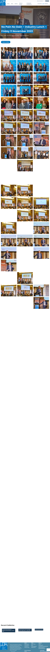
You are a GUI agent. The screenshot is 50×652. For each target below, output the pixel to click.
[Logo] (3, 646)
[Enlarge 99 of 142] (47, 441)
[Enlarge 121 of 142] (15, 531)
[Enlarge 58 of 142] (15, 285)
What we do (26, 644)
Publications (33, 647)
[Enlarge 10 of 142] (15, 85)
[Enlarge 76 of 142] (15, 360)
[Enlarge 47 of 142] (31, 235)
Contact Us (26, 646)
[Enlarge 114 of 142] (47, 497)
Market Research (42, 647)
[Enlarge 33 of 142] (47, 173)
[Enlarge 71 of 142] (31, 335)
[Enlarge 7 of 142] (15, 73)
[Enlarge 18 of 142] (47, 110)
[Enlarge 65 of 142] (31, 310)
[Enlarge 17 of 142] (31, 110)
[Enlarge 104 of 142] (31, 464)
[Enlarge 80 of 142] (31, 373)
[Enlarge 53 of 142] (31, 260)
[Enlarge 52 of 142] (15, 260)
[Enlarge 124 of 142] (15, 542)
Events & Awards (20, 4)
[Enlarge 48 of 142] (47, 235)
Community (40, 3)
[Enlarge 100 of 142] (15, 453)
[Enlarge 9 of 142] (47, 73)
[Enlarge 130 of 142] (15, 564)
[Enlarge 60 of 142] (47, 285)
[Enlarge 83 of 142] (31, 385)
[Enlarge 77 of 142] (31, 360)
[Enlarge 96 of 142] (47, 430)
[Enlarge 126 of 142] (47, 542)
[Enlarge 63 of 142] (47, 298)
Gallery (5, 35)
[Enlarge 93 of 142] (47, 419)
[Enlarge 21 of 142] (47, 123)
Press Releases (34, 646)
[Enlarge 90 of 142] (47, 408)
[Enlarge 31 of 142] (15, 173)
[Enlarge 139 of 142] (15, 599)
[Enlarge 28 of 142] (15, 160)
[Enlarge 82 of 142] (15, 385)
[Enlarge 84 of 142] (47, 385)
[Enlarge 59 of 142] (31, 285)
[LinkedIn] (45, 1)
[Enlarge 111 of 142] (47, 486)
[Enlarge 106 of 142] (15, 475)
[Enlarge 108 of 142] (47, 475)
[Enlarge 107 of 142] (31, 475)
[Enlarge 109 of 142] (15, 486)
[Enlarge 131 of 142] (31, 564)
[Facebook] (47, 1)
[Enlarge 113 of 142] (31, 497)
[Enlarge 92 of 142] (31, 419)
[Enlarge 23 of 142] (31, 135)
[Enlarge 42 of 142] (47, 210)
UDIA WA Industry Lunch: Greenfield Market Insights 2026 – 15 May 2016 (24, 630)
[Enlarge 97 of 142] (15, 441)
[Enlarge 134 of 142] (31, 577)
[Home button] (3, 3)
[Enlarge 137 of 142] (31, 588)
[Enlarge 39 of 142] (47, 198)
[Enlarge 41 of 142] (31, 210)
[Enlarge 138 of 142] (47, 588)
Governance (26, 645)
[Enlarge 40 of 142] (15, 210)
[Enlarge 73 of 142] (15, 348)
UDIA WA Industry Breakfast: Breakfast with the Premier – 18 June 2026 (8, 630)
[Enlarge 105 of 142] (47, 464)
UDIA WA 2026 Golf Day (39, 629)
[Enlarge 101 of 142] (31, 453)
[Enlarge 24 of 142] (47, 135)
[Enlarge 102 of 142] (47, 453)
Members (46, 3)
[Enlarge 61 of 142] (15, 298)
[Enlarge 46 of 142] (15, 235)
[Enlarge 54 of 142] (47, 260)
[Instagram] (48, 1)
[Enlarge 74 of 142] (31, 348)
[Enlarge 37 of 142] (15, 198)
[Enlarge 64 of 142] (15, 310)
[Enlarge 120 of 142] (47, 520)
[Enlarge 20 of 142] (31, 123)
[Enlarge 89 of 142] (31, 408)
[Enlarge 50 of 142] (31, 248)
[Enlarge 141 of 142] (47, 599)
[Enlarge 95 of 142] (31, 430)
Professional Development (29, 4)
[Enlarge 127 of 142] (15, 553)
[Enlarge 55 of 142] (15, 273)
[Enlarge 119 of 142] (31, 520)
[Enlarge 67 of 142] (15, 323)
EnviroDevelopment (42, 648)
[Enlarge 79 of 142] (15, 373)
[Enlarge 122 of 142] (31, 531)
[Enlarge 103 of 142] (15, 464)
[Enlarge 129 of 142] (47, 553)
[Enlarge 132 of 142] (47, 564)
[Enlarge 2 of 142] (31, 48)
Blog (32, 645)
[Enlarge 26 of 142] (31, 148)
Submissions (41, 645)
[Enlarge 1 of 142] (15, 48)
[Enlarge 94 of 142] (15, 430)
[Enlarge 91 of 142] (15, 419)
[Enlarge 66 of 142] (47, 310)
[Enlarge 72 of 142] (47, 335)
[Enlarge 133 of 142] (15, 577)
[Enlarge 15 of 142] (47, 98)
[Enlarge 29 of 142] (31, 160)
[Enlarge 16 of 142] (15, 110)
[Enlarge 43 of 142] (15, 223)
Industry (16, 3)
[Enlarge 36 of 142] (47, 185)
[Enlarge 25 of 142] (15, 148)
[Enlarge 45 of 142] (47, 223)
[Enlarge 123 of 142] (47, 531)
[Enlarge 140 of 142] (31, 599)
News (12, 3)
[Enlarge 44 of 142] (31, 223)
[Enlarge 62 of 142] (31, 298)
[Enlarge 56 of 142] (31, 273)
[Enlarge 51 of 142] (47, 248)
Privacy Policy (26, 647)
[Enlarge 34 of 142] (15, 185)
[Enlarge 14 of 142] (31, 98)
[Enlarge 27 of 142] (47, 148)
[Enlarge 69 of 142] (47, 323)
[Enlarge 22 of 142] (15, 135)
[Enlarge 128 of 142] (31, 553)
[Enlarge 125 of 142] (31, 542)
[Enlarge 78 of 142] (47, 360)
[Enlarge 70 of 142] (15, 335)
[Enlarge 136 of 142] (15, 588)
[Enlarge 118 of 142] (15, 520)
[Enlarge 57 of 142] (47, 273)
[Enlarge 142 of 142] (15, 611)
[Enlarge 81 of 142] (47, 373)
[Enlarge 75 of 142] (47, 348)
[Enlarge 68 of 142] (31, 323)
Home (2, 35)
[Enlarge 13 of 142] (15, 98)
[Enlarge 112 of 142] (15, 497)
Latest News (33, 644)
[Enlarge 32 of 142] (31, 173)
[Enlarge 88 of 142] (15, 408)
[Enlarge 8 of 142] (31, 73)
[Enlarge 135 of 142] (47, 577)
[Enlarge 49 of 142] (15, 248)
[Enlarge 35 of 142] (31, 185)
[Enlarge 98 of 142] (31, 441)
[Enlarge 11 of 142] (31, 85)
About (8, 3)
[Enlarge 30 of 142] (47, 160)
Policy (40, 644)
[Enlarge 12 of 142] (47, 85)
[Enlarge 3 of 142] (47, 48)
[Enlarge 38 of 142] (31, 198)
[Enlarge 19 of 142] (15, 123)
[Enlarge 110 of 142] (31, 486)
